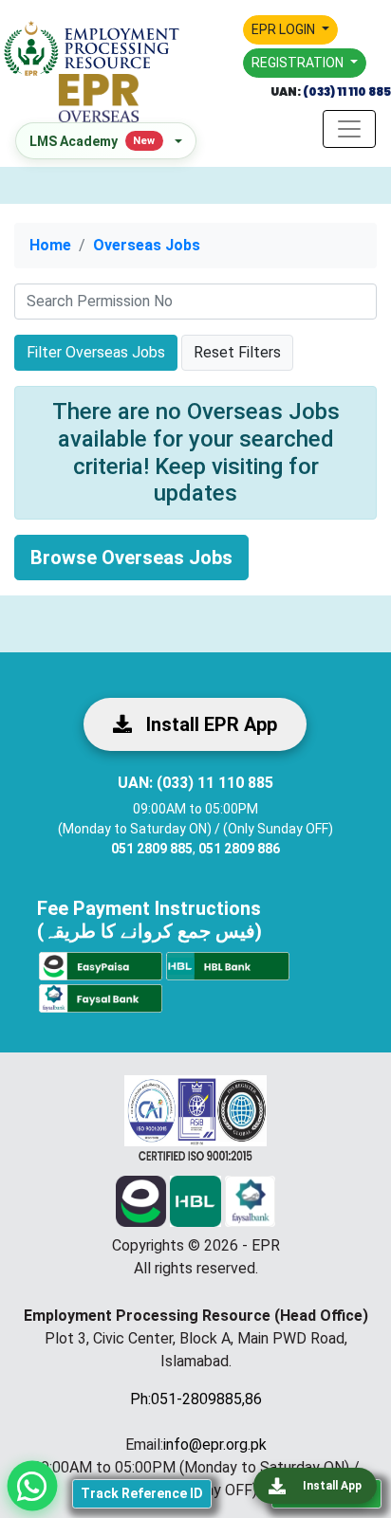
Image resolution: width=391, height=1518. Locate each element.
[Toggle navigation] (349, 129)
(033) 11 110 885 (346, 91)
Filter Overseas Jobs (96, 352)
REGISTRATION (298, 62)
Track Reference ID (142, 1493)
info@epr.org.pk (215, 1445)
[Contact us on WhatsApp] (32, 1485)
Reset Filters (237, 352)
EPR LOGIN (284, 29)
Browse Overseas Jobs (131, 557)
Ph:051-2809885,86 (196, 1399)
